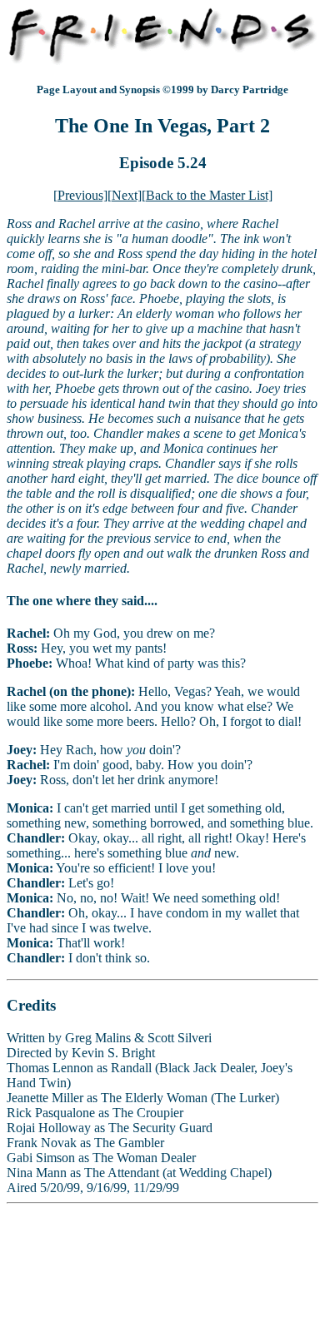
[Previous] (80, 195)
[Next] (125, 195)
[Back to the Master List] (207, 195)
